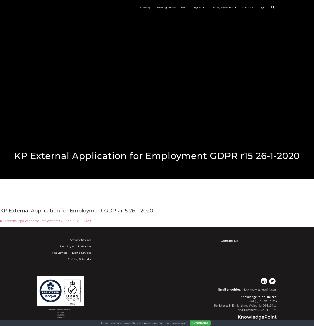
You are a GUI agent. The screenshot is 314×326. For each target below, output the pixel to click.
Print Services (58, 252)
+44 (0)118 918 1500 (263, 301)
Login (262, 7)
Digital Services (81, 252)
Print (184, 7)
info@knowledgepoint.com (259, 289)
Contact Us (229, 241)
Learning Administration (75, 246)
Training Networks (221, 7)
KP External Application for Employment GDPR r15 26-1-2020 (45, 221)
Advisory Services (80, 239)
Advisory (145, 7)
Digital (197, 7)
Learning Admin (166, 7)
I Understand (200, 323)
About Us (247, 7)
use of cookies (179, 323)
